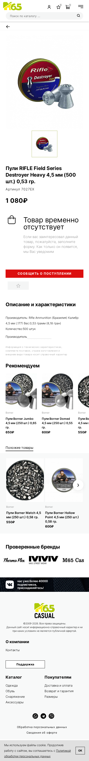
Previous (11, 485)
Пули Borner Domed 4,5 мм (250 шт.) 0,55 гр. (57, 423)
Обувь (10, 691)
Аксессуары (15, 702)
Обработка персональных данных (42, 727)
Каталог (14, 677)
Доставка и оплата (58, 685)
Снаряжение (15, 697)
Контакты (13, 650)
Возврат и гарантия (58, 691)
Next (78, 485)
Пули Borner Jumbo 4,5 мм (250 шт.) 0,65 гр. (21, 423)
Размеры (51, 697)
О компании (17, 641)
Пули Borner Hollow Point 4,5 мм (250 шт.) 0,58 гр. (62, 517)
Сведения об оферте (41, 732)
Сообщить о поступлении (45, 274)
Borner (9, 412)
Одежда (12, 685)
